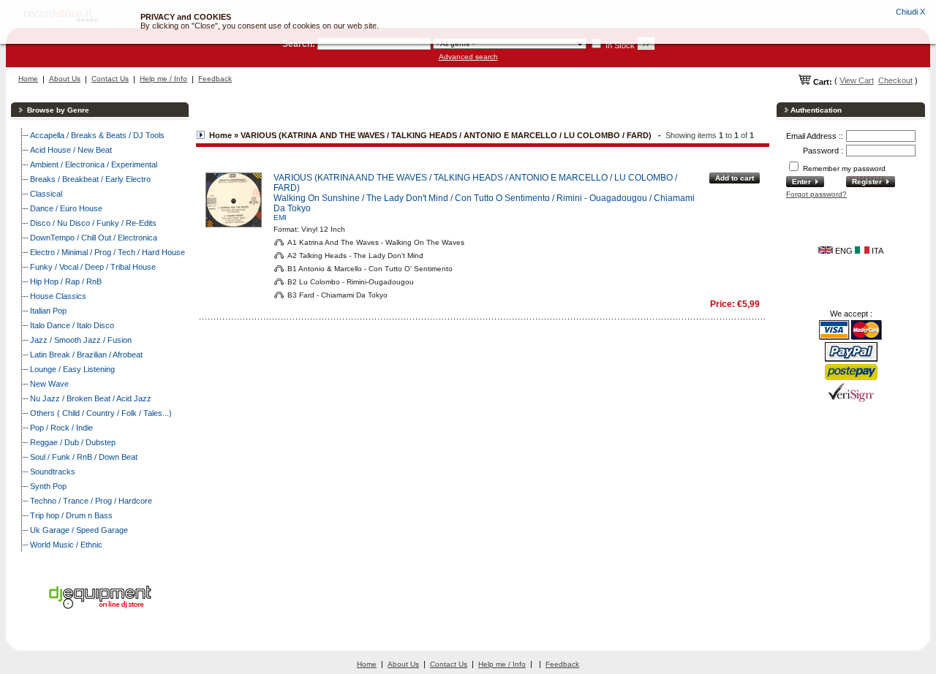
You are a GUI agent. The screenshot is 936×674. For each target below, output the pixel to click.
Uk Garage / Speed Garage (79, 530)
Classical (46, 193)
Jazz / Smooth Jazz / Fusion (81, 340)
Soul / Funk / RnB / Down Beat (83, 457)
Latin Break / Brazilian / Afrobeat (86, 354)
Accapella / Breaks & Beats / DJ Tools (97, 135)
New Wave (49, 383)
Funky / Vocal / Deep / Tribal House (93, 266)
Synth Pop (48, 486)
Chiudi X (910, 11)
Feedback (215, 79)
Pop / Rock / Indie (61, 427)
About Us (64, 79)
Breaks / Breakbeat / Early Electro (90, 179)
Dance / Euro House (66, 208)
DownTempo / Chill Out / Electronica (93, 237)
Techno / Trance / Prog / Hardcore (91, 500)
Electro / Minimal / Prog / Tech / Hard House (107, 252)
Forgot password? (816, 194)
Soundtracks (52, 471)
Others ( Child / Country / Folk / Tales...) (101, 413)
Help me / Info (163, 79)
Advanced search (468, 57)
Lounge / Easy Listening (72, 369)
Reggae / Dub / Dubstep (73, 442)
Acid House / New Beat (71, 149)
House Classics (58, 296)
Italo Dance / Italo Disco (72, 325)
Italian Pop (48, 310)
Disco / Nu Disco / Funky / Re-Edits (93, 223)
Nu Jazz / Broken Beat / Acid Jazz (90, 398)
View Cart (856, 80)
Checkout (895, 80)
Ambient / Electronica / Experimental (93, 164)
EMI (280, 217)
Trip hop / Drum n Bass (71, 515)
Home (28, 79)
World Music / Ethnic (66, 544)
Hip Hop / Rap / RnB (66, 281)
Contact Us (110, 79)
